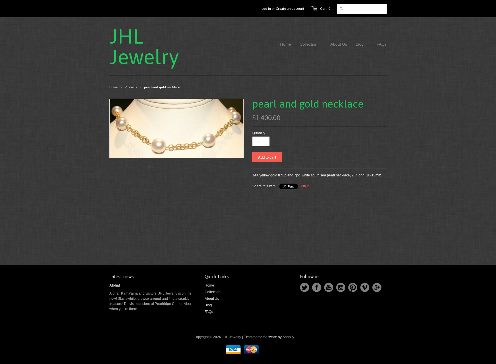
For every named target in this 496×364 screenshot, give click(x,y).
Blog (208, 305)
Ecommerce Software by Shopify (269, 337)
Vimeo (364, 287)
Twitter (304, 287)
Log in (266, 9)
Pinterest (352, 287)
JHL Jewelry (140, 46)
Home (209, 285)
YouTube (328, 287)
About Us (212, 299)
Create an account (290, 9)
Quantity (258, 133)
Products (131, 87)
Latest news (121, 276)
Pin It (305, 186)
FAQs (209, 312)
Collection (212, 292)
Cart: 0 (325, 9)
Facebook (316, 287)
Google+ (376, 287)
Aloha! (114, 285)
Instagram (340, 287)
